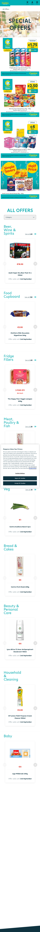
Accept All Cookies (20, 483)
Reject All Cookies (20, 478)
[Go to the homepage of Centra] (5, 3)
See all (28, 234)
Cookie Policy (32, 468)
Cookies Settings (20, 473)
